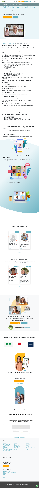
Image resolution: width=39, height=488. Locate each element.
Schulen (4, 451)
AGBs (4, 453)
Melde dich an (20, 1)
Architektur (5, 474)
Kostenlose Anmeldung (19, 381)
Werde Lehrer (24, 323)
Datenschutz (5, 452)
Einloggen (34, 1)
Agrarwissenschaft (6, 471)
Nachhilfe (16, 447)
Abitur (15, 443)
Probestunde (5, 448)
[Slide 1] (15, 437)
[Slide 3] (18, 437)
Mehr (15, 1)
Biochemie (28, 444)
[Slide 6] (23, 437)
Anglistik (4, 473)
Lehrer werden (27, 1)
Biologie (27, 445)
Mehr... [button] (10, 248)
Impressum (5, 454)
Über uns (4, 443)
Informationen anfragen (15, 323)
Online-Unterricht (6, 447)
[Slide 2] (17, 437)
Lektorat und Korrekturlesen (17, 446)
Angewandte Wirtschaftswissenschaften (10, 472)
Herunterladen (27, 327)
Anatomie (27, 443)
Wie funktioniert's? (6, 19)
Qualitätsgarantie (6, 445)
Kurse (4, 446)
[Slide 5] (22, 437)
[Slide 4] (20, 437)
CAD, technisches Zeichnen (30, 447)
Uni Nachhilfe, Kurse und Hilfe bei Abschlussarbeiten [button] (12, 4)
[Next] (35, 424)
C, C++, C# (27, 446)
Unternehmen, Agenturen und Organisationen (7, 450)
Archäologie (5, 475)
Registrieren (6, 465)
